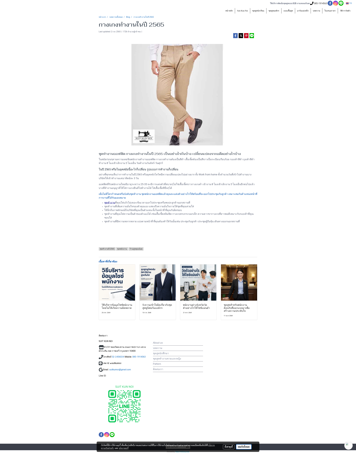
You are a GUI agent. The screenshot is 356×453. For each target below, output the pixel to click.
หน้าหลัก (229, 11)
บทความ (316, 11)
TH (350, 3)
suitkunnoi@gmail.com (120, 369)
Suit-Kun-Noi (242, 11)
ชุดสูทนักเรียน (258, 11)
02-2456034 (118, 356)
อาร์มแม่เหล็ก (303, 11)
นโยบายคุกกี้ (123, 448)
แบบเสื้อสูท (288, 11)
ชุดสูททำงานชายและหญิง (167, 358)
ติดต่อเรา (158, 369)
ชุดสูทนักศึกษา (161, 353)
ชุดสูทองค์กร (274, 11)
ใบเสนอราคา (330, 11)
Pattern (157, 363)
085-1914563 (139, 356)
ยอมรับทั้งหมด (244, 446)
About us (158, 342)
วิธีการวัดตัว (345, 11)
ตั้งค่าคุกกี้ (229, 446)
